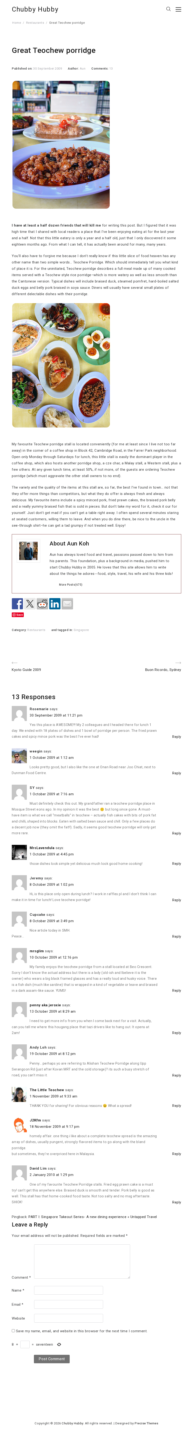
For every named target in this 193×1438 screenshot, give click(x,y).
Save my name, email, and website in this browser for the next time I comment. (82, 1331)
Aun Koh (78, 543)
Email (18, 1304)
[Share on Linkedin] (54, 603)
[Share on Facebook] (17, 603)
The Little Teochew (47, 1090)
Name (18, 1290)
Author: (74, 68)
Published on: (22, 68)
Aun (83, 68)
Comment (21, 1277)
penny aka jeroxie (45, 1005)
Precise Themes (146, 1423)
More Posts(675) (71, 584)
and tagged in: (62, 630)
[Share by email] (67, 603)
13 (111, 68)
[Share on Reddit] (42, 603)
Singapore (81, 630)
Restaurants (35, 22)
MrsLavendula (42, 848)
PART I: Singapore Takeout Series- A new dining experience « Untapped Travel (92, 1217)
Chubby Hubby (35, 9)
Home (16, 22)
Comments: (100, 68)
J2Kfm (35, 1120)
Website (18, 1318)
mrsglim (37, 951)
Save (19, 614)
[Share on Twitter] (30, 603)
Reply (176, 737)
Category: (19, 630)
